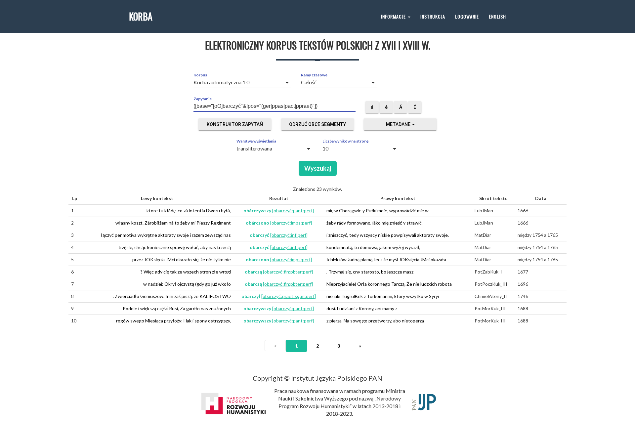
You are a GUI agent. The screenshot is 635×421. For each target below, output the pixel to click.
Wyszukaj (317, 168)
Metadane (398, 124)
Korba (140, 16)
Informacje (394, 16)
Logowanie (467, 16)
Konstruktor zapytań (235, 124)
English (497, 16)
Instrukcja (432, 16)
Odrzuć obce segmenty (317, 124)
